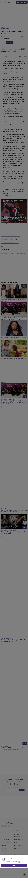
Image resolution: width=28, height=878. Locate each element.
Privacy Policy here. (19, 862)
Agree (14, 865)
